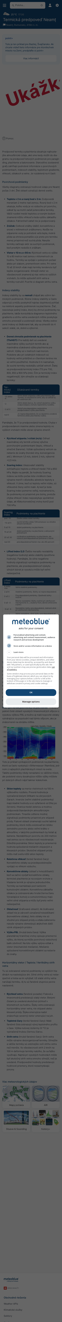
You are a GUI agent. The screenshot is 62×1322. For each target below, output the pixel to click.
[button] (31, 652)
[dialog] (31, 661)
